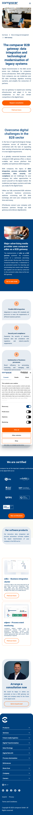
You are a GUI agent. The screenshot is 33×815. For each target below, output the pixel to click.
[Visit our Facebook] (11, 791)
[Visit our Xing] (7, 791)
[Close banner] (30, 372)
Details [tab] (16, 377)
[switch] (28, 411)
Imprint (4, 797)
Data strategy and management (20, 35)
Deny (16, 441)
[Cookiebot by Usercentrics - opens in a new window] (21, 373)
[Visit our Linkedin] (3, 791)
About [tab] (27, 377)
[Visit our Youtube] (15, 791)
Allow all (16, 430)
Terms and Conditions (9, 802)
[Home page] (10, 3)
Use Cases (5, 35)
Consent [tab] (5, 377)
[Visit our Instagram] (19, 791)
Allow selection (16, 435)
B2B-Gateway (8, 37)
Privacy (11, 797)
